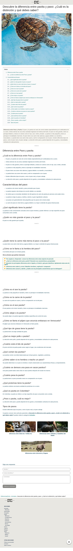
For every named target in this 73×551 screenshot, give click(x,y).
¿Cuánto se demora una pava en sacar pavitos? (23, 111)
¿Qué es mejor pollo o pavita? (18, 102)
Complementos (8, 517)
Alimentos (7, 515)
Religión (6, 530)
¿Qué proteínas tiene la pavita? (18, 115)
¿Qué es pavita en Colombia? (18, 118)
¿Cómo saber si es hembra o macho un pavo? (22, 109)
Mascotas (7, 509)
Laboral (6, 528)
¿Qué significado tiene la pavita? (18, 79)
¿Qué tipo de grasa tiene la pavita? (19, 100)
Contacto (6, 543)
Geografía (6, 513)
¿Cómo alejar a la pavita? (16, 95)
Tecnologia (7, 525)
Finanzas (7, 520)
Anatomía (7, 533)
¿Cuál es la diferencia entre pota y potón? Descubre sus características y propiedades (30, 261)
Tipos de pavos (14, 122)
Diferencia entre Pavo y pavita (15, 72)
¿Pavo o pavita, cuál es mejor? (18, 120)
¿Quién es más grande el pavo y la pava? (20, 82)
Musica (6, 523)
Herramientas (8, 522)
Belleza (6, 534)
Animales (6, 508)
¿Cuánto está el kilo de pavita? (18, 104)
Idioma (5, 526)
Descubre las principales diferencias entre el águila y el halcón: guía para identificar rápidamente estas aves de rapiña (36, 264)
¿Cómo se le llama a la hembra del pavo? (20, 86)
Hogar (5, 514)
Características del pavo (13, 77)
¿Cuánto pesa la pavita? (17, 113)
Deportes (7, 519)
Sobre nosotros (7, 545)
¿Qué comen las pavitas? (17, 106)
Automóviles (7, 511)
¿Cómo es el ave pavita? (16, 93)
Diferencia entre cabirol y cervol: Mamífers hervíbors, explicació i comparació (28, 266)
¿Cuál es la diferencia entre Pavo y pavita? (21, 74)
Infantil (6, 536)
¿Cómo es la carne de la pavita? (18, 91)
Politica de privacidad (9, 542)
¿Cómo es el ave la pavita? (17, 88)
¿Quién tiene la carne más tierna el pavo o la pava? (23, 84)
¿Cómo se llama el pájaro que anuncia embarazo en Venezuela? (26, 97)
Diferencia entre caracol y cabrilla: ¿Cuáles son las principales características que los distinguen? (34, 268)
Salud (5, 531)
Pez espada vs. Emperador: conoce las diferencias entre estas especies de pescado (29, 259)
